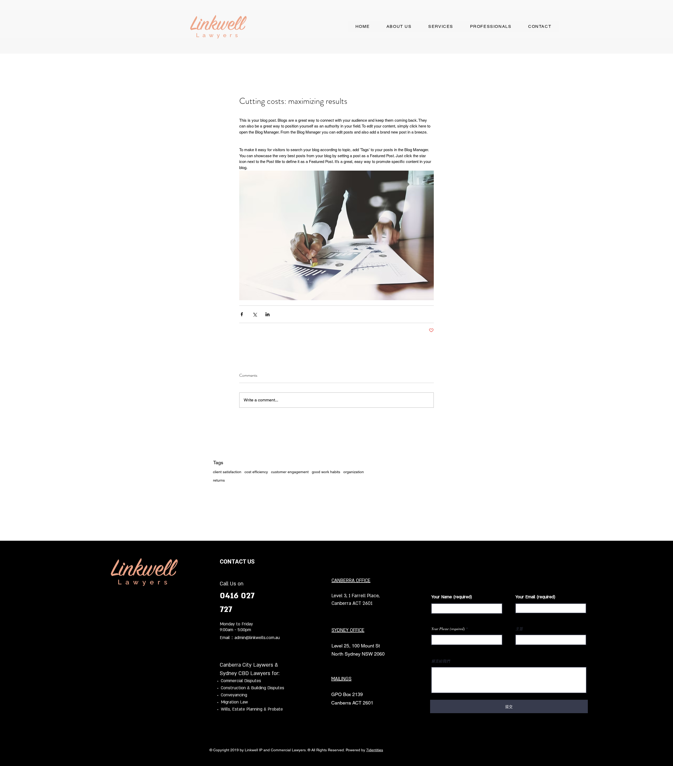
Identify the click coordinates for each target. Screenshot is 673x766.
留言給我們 (440, 661)
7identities (374, 750)
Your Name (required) (451, 597)
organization (353, 472)
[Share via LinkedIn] (267, 314)
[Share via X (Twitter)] (254, 314)
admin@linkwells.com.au (257, 638)
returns (219, 480)
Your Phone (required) (448, 629)
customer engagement (290, 472)
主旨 (519, 629)
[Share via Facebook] (241, 314)
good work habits (326, 472)
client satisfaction (227, 472)
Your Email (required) (535, 597)
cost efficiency (256, 472)
